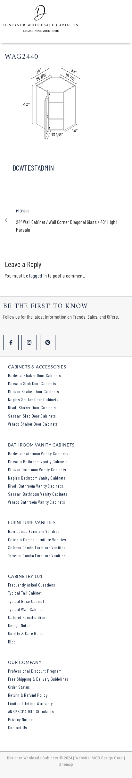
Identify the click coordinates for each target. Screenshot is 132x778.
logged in (38, 275)
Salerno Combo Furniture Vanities (37, 547)
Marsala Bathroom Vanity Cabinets (38, 461)
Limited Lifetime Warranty (30, 703)
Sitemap (66, 764)
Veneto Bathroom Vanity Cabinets (36, 502)
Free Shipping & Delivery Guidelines (38, 679)
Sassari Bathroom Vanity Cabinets (38, 494)
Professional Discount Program (35, 671)
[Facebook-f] (11, 342)
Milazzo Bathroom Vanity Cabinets (37, 469)
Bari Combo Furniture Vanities (33, 531)
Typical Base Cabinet (26, 601)
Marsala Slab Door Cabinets (32, 383)
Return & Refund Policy (27, 695)
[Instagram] (29, 342)
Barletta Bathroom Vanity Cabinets (38, 453)
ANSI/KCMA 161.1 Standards (31, 711)
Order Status (19, 687)
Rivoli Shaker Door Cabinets (32, 407)
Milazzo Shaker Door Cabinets (33, 391)
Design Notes (19, 625)
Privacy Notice (20, 719)
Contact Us (17, 727)
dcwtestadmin (33, 167)
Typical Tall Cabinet (25, 593)
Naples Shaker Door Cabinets (33, 399)
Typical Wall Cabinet (25, 609)
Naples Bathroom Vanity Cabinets (37, 478)
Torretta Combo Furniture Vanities (37, 555)
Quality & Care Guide (26, 633)
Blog (11, 641)
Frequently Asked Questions (31, 585)
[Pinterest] (47, 342)
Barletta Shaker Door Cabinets (34, 375)
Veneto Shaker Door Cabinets (33, 424)
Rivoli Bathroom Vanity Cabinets (35, 486)
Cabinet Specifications (27, 617)
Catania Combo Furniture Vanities (37, 539)
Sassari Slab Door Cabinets (32, 416)
